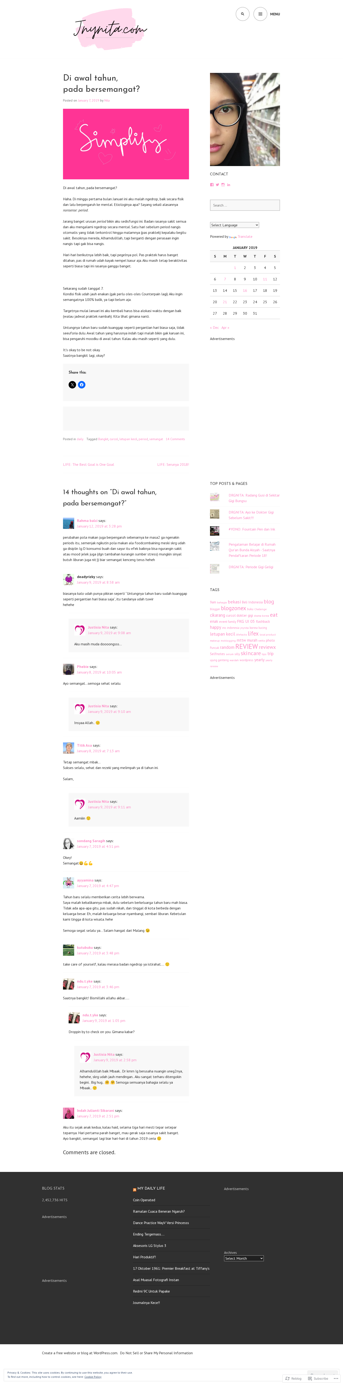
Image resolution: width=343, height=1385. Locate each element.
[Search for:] (245, 205)
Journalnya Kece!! (146, 1302)
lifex (253, 633)
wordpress (246, 660)
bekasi (234, 602)
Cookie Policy (93, 1376)
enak (214, 621)
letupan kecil (128, 439)
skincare (251, 653)
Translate (245, 236)
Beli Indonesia (252, 602)
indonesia (233, 628)
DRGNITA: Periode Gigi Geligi (251, 567)
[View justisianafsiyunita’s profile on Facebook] (212, 185)
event (223, 621)
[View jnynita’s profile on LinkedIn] (229, 185)
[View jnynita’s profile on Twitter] (217, 185)
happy (215, 627)
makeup (215, 640)
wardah (234, 660)
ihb (224, 628)
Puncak (214, 648)
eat (274, 614)
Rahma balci (87, 520)
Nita (107, 100)
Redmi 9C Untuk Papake (151, 1291)
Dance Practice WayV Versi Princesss (161, 1222)
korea (254, 628)
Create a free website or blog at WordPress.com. (80, 1353)
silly (237, 654)
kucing (263, 628)
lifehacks (241, 634)
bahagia (222, 602)
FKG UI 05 (246, 621)
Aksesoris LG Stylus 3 (149, 1245)
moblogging (228, 640)
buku (250, 609)
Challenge (260, 609)
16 (245, 290)
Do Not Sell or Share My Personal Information (156, 1353)
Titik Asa (84, 745)
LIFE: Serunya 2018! (173, 464)
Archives (230, 1252)
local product (268, 634)
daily (80, 439)
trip (270, 653)
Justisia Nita (98, 627)
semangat (156, 439)
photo (270, 640)
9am (213, 602)
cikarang (217, 615)
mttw (241, 640)
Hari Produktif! (144, 1257)
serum (230, 654)
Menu (275, 14)
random (227, 647)
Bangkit (103, 439)
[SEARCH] (243, 14)
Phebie (83, 666)
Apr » (225, 327)
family (232, 621)
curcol (114, 439)
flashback (263, 621)
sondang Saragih (91, 840)
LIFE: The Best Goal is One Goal (88, 464)
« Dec (214, 327)
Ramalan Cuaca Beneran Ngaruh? (159, 1211)
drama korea (261, 615)
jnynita (244, 628)
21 (225, 301)
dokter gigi (245, 615)
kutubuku (85, 947)
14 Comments (175, 439)
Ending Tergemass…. (148, 1234)
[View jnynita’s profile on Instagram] (223, 185)
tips (264, 654)
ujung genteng (219, 660)
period (143, 439)
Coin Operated (144, 1200)
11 (265, 279)
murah (252, 640)
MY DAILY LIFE (151, 1189)
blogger (215, 609)
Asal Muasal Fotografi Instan (156, 1279)
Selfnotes (217, 653)
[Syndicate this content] (134, 1189)
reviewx (267, 647)
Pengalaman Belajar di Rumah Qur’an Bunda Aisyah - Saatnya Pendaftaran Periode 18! (252, 550)
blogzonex (233, 608)
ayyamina (85, 880)
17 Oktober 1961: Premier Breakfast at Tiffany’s (171, 1268)
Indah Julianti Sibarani (95, 1110)
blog (269, 601)
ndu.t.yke (85, 981)
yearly (259, 659)
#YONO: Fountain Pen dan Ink (252, 529)
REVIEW (246, 646)
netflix (261, 640)
